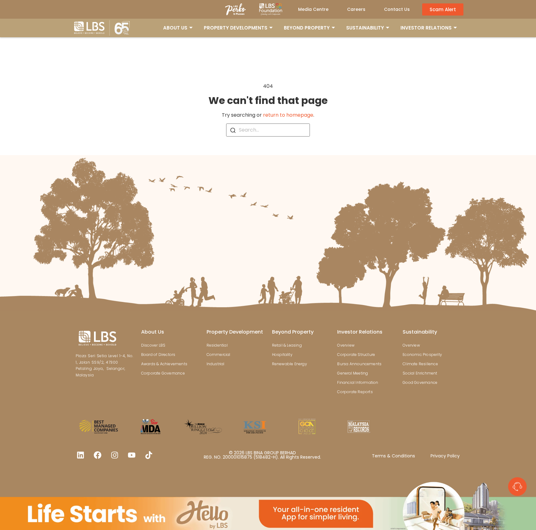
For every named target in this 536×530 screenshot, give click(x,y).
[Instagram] (114, 455)
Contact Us (397, 9)
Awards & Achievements (164, 363)
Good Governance (420, 382)
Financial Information (357, 382)
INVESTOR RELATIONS (426, 28)
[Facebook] (97, 455)
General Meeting (352, 373)
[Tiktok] (148, 455)
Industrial (216, 363)
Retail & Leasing (287, 345)
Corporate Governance (163, 373)
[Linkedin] (80, 455)
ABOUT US (175, 28)
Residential (217, 345)
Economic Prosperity (422, 354)
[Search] (233, 130)
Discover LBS (153, 345)
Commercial (218, 354)
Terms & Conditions (393, 456)
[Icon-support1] (517, 486)
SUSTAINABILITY (365, 28)
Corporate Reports (355, 391)
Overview (346, 345)
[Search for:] (268, 130)
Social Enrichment (420, 373)
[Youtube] (131, 455)
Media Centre (313, 9)
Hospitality (282, 354)
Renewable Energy (289, 363)
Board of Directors (158, 354)
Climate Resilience (420, 363)
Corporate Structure (356, 354)
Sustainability (420, 331)
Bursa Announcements (359, 363)
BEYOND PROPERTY (307, 28)
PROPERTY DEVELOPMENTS (235, 28)
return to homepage (288, 115)
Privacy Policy (445, 456)
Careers (356, 9)
